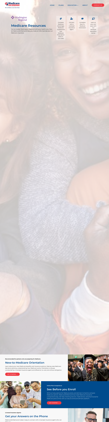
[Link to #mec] (93, 19)
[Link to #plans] (61, 19)
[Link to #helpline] (72, 19)
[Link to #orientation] (82, 19)
